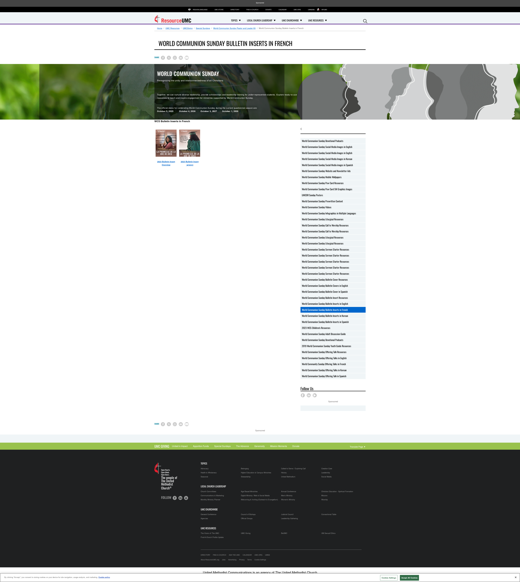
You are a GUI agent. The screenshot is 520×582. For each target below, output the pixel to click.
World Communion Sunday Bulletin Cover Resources (325, 279)
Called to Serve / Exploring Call (293, 468)
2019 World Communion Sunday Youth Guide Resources (326, 346)
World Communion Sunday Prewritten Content (322, 201)
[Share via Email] (187, 58)
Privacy (242, 560)
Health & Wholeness (209, 472)
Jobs (223, 560)
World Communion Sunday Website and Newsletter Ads (326, 171)
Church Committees (208, 491)
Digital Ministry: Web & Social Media (255, 495)
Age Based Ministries (249, 491)
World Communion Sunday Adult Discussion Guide (324, 334)
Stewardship (246, 476)
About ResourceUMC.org (210, 560)
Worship (324, 499)
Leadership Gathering (289, 518)
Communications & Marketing (212, 495)
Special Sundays (203, 28)
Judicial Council (287, 514)
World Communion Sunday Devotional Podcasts (322, 141)
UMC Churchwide (209, 509)
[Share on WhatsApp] (175, 58)
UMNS (267, 555)
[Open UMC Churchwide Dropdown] (301, 20)
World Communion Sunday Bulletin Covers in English (325, 285)
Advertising (232, 560)
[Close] (516, 577)
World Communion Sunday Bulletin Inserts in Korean (325, 316)
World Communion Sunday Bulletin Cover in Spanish (325, 291)
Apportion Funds (201, 446)
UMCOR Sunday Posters (312, 195)
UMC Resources (172, 28)
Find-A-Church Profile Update (212, 537)
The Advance (242, 446)
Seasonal (204, 476)
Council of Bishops (248, 514)
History (284, 472)
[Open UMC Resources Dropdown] (326, 20)
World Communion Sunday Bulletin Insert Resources (325, 297)
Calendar (283, 9)
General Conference (208, 514)
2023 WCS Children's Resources (316, 328)
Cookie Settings (260, 560)
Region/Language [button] (200, 9)
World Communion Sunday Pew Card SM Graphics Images (327, 189)
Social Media (326, 476)
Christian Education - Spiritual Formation (337, 491)
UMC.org (297, 9)
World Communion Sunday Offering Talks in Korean (324, 370)
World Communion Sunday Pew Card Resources (323, 183)
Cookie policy (104, 577)
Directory (234, 9)
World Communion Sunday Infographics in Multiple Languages (329, 213)
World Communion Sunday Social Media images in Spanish (327, 165)
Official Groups (247, 518)
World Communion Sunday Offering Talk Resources (324, 352)
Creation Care (326, 468)
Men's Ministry (286, 495)
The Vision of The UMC (210, 533)
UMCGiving (188, 28)
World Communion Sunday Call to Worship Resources (325, 225)
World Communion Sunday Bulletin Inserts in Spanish (325, 322)
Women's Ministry (288, 499)
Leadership (325, 472)
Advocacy (205, 468)
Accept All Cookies (409, 577)
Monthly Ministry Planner (210, 499)
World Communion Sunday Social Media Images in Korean (327, 159)
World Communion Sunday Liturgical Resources (322, 219)
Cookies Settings (389, 577)
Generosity (259, 446)
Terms (249, 560)
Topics (204, 463)
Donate (268, 9)
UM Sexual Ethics (328, 533)
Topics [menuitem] (234, 20)
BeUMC (284, 533)
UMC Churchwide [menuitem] (290, 20)
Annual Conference (288, 491)
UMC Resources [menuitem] (316, 20)
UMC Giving (161, 446)
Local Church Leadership (213, 486)
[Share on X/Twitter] (169, 58)
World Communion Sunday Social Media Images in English (327, 147)
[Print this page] (181, 58)
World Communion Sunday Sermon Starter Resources (325, 249)
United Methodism (288, 476)
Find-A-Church (252, 9)
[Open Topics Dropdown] (240, 20)
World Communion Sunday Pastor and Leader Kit (234, 28)
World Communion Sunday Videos (316, 207)
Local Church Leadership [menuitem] (259, 20)
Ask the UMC (234, 555)
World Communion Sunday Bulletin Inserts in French (325, 310)
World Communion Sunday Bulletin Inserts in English (325, 303)
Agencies (204, 518)
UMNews (311, 9)
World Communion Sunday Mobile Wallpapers (322, 177)
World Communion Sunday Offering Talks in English (324, 358)
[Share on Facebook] (163, 58)
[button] (365, 20)
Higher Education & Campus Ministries (256, 472)
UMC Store (218, 9)
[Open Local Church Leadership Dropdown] (275, 20)
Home (159, 28)
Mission (324, 495)
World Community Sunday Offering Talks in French (324, 364)
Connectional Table (328, 514)
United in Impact (180, 446)
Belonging (245, 468)
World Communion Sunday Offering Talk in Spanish (324, 376)
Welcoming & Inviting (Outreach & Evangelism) (259, 499)
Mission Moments (278, 446)
